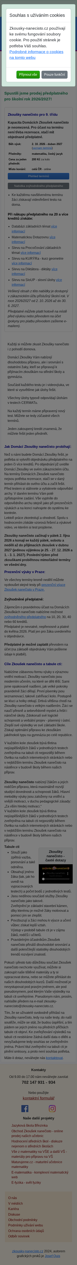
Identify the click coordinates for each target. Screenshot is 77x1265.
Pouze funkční (54, 74)
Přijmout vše (28, 74)
